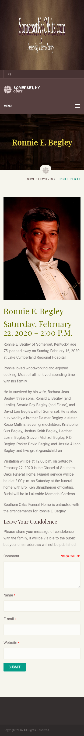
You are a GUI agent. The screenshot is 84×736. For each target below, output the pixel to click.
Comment (11, 556)
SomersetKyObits (40, 179)
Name (8, 595)
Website (10, 643)
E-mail (9, 619)
